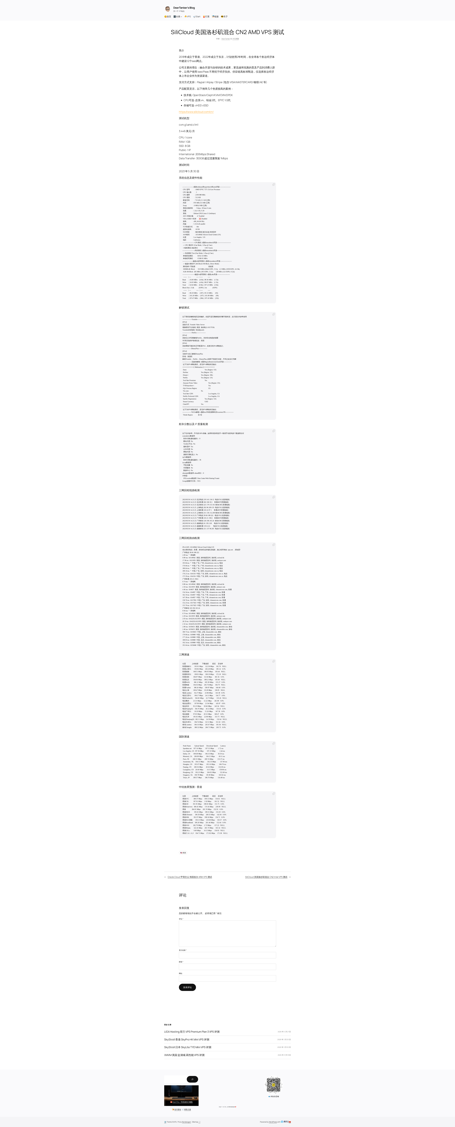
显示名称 (183, 950)
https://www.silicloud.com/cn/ (196, 112)
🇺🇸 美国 (183, 853)
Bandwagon (186, 1122)
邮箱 (181, 962)
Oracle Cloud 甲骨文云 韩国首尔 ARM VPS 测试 (190, 876)
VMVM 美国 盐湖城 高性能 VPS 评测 (184, 1055)
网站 (180, 973)
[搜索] (192, 1079)
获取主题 (187, 1109)
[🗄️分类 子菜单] (181, 16)
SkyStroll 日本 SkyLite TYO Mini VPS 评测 (187, 1047)
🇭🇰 (290, 1122)
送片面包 (177, 1109)
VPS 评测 (235, 39)
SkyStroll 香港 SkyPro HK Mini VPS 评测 (186, 1039)
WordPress (273, 1122)
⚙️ (165, 1122)
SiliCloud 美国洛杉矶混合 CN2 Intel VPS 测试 (266, 876)
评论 (181, 919)
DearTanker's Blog (184, 7)
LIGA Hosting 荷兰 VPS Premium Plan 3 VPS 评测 (192, 1031)
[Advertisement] (227, 1089)
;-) (199, 1122)
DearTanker (225, 39)
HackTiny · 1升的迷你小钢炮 (183, 1102)
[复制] (273, 184)
